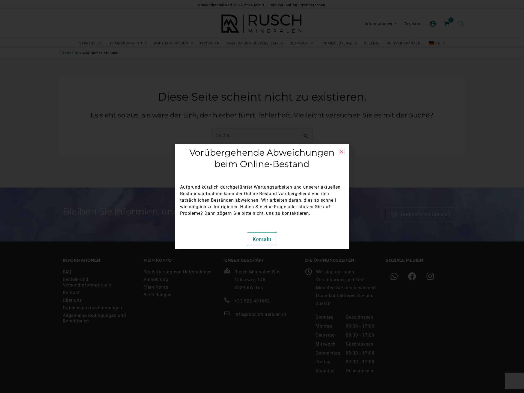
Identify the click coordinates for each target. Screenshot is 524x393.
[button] (342, 152)
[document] (262, 196)
